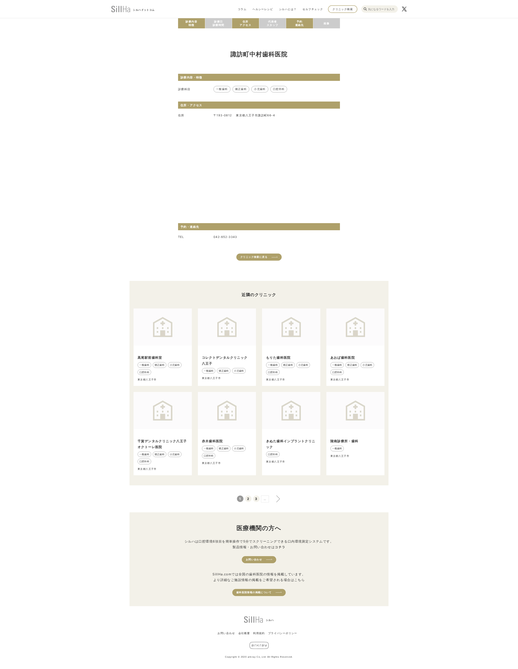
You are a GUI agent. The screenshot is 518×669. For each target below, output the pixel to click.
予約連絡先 (299, 23)
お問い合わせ (254, 559)
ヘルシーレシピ (263, 9)
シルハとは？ (287, 9)
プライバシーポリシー (282, 633)
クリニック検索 (342, 9)
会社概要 (244, 633)
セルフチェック (313, 9)
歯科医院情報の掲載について (254, 592)
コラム (242, 9)
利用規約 (259, 633)
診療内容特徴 (191, 23)
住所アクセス (245, 23)
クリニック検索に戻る (253, 256)
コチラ (280, 547)
